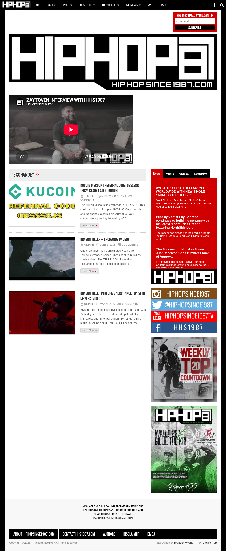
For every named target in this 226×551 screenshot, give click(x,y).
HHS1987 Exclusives (54, 5)
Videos (111, 5)
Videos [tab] (184, 174)
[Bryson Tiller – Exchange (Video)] (43, 259)
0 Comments (130, 244)
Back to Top (210, 542)
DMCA (151, 534)
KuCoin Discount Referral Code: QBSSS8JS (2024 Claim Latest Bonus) (109, 188)
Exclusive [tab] (200, 174)
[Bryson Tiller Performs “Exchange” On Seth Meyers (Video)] (43, 313)
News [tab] (156, 173)
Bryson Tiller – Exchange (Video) (104, 239)
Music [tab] (170, 174)
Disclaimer (131, 534)
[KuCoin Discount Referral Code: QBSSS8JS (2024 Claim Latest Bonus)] (43, 205)
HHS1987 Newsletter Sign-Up (195, 16)
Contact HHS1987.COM (79, 534)
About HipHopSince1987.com (34, 534)
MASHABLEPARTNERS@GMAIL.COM (113, 518)
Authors (109, 534)
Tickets (158, 5)
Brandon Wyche (183, 542)
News (134, 5)
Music (87, 5)
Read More (90, 225)
